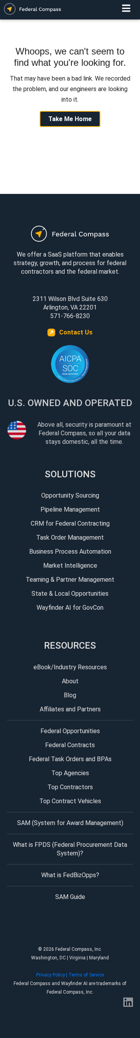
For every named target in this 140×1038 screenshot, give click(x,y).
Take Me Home (70, 119)
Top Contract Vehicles (70, 801)
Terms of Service (86, 975)
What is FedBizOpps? (70, 875)
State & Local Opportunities (70, 593)
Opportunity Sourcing (70, 495)
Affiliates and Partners (70, 709)
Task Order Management (70, 537)
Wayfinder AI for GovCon (70, 607)
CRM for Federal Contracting (70, 523)
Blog (70, 695)
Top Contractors (70, 787)
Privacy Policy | (52, 975)
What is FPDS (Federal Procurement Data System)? (70, 849)
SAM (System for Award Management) (70, 823)
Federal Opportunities (70, 731)
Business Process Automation (70, 551)
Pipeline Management (70, 509)
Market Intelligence (70, 565)
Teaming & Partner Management (70, 579)
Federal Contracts (70, 745)
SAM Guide (70, 897)
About (70, 681)
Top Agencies (70, 773)
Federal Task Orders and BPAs (70, 759)
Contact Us (76, 332)
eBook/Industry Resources (70, 667)
